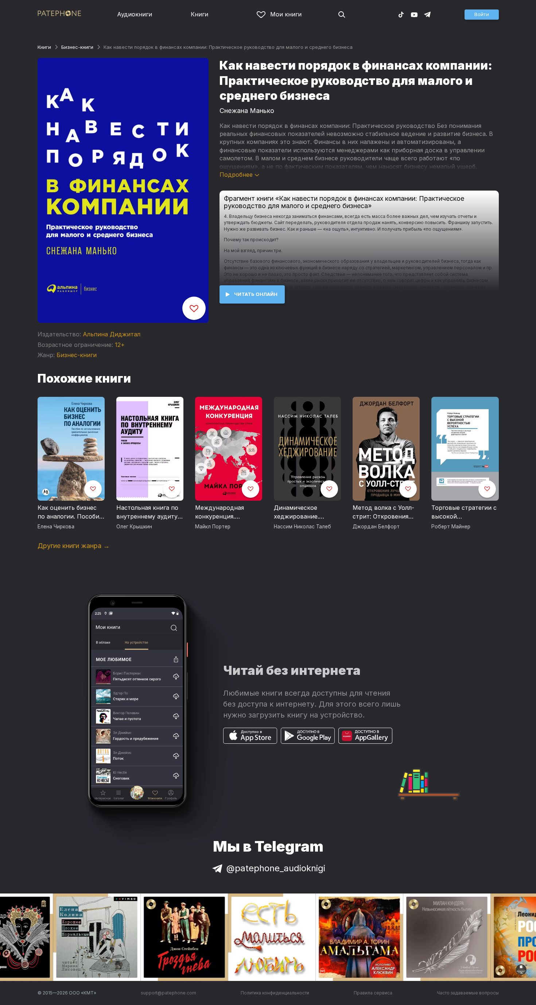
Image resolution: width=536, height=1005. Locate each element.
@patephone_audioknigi (275, 868)
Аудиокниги (134, 14)
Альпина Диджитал (111, 334)
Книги (199, 14)
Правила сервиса (373, 993)
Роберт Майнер (450, 526)
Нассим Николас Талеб (302, 526)
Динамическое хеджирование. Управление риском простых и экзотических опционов (303, 512)
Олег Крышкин (134, 526)
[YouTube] (414, 14)
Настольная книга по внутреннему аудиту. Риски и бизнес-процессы (147, 512)
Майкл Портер (212, 526)
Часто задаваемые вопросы (468, 993)
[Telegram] (427, 14)
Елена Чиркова (56, 526)
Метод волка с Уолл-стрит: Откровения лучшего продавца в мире (383, 512)
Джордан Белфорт (376, 526)
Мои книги (286, 14)
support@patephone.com (168, 993)
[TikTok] (401, 14)
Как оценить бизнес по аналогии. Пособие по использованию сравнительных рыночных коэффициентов (70, 512)
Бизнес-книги (77, 47)
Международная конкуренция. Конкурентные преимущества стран (226, 512)
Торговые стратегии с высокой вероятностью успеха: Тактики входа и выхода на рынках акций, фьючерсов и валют (464, 512)
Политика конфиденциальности (275, 993)
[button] (482, 14)
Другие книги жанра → (74, 546)
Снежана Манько (247, 110)
